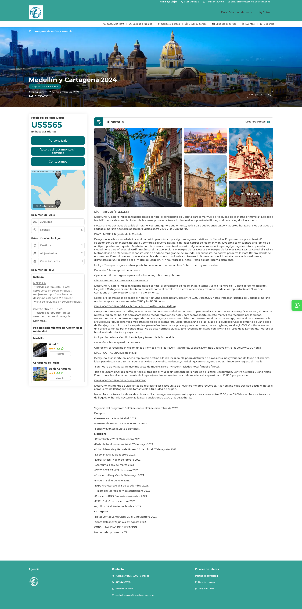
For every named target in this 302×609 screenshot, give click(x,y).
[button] (58, 175)
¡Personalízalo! (58, 140)
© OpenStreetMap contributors (46, 171)
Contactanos (58, 161)
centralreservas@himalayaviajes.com (250, 1)
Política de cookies (205, 582)
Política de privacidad (206, 576)
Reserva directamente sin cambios (58, 151)
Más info (60, 353)
